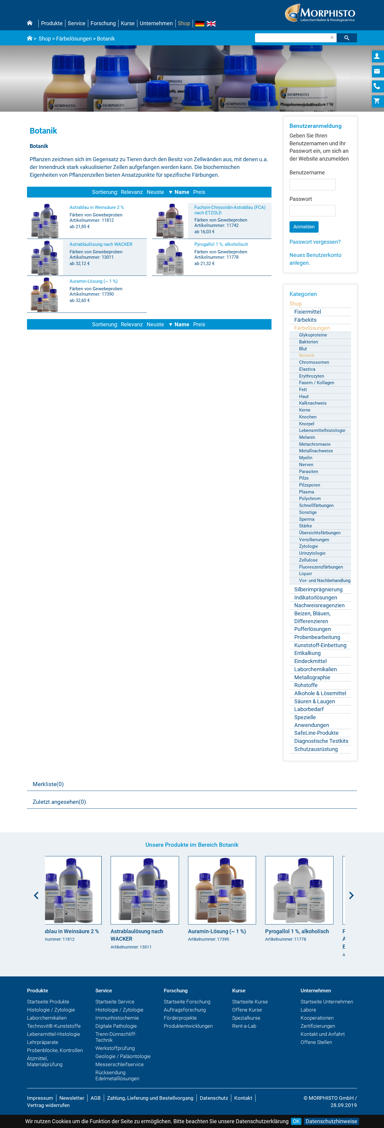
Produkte (52, 23)
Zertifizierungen (318, 1030)
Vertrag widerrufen (48, 1109)
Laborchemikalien (47, 1022)
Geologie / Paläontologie (123, 1060)
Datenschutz (214, 1102)
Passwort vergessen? (315, 242)
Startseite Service (114, 1006)
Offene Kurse (247, 1014)
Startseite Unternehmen (327, 1006)
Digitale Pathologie (116, 1030)
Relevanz (132, 192)
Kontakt (243, 1102)
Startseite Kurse (250, 1006)
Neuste (155, 192)
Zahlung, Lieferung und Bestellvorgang (150, 1102)
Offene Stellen (316, 1046)
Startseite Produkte (48, 1006)
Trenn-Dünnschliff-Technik (115, 1041)
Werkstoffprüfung (115, 1052)
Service (77, 23)
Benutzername (307, 172)
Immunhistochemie (117, 1022)
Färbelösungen (74, 38)
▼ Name (178, 192)
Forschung (103, 23)
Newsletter (71, 1102)
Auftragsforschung (185, 1014)
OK (296, 1121)
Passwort (301, 199)
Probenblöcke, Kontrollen (55, 1054)
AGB (96, 1102)
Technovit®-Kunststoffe (54, 1030)
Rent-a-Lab (244, 1030)
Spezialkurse (246, 1022)
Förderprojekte (180, 1022)
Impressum (40, 1102)
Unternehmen (156, 23)
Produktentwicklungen (188, 1030)
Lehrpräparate (42, 1046)
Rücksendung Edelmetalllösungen (117, 1079)
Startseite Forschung (187, 1006)
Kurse (128, 23)
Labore (308, 1014)
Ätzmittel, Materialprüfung (44, 1065)
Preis (199, 192)
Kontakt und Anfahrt (323, 1038)
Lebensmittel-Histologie (53, 1038)
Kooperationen (317, 1022)
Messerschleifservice (119, 1068)
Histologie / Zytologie (51, 1014)
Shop (184, 23)
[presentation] (34, 894)
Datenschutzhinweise (331, 1121)
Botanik (106, 38)
